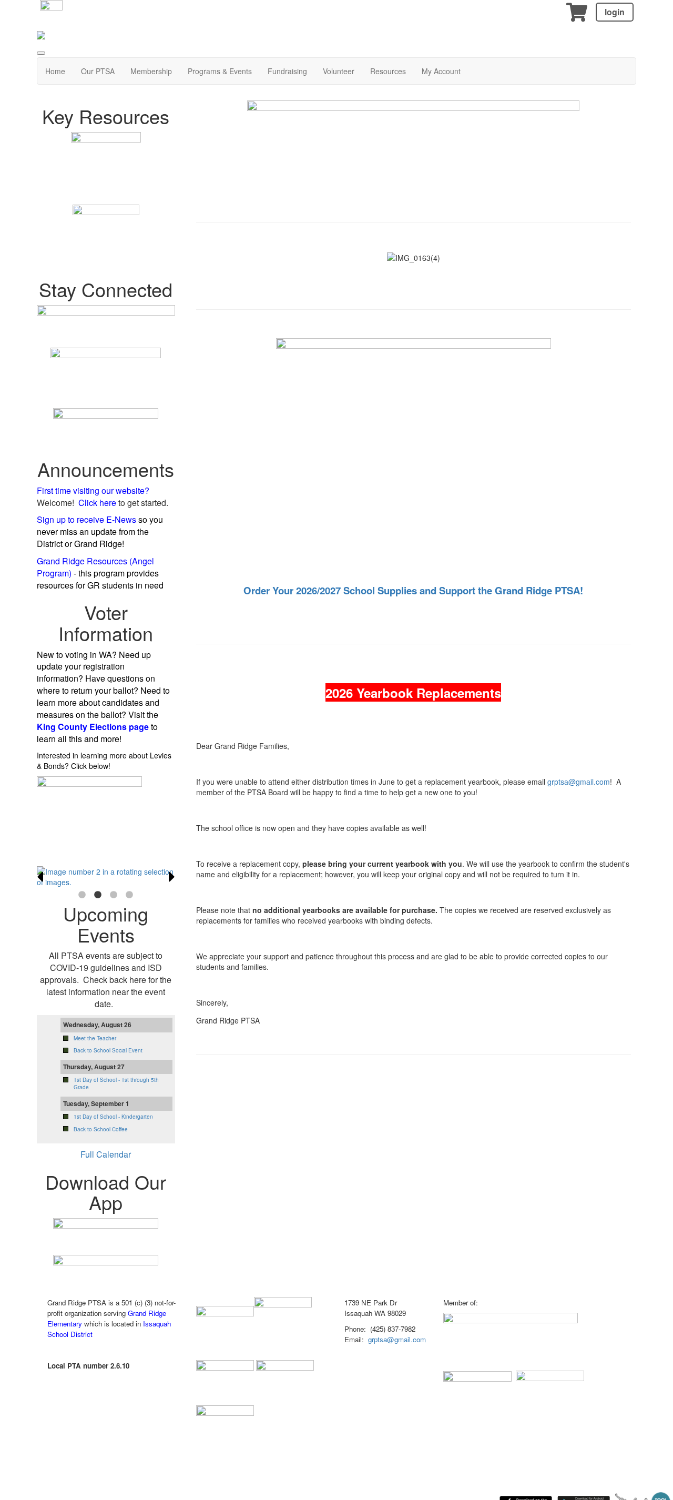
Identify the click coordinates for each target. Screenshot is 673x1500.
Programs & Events (220, 71)
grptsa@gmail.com (578, 781)
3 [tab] (113, 895)
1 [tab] (82, 895)
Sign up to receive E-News (86, 519)
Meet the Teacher (95, 1038)
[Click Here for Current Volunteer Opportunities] (413, 155)
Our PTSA (98, 71)
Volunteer (338, 71)
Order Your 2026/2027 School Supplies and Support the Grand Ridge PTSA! (413, 590)
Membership (151, 71)
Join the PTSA (106, 850)
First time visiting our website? (93, 490)
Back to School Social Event (108, 1050)
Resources (388, 71)
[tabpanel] (106, 876)
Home (55, 71)
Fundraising (287, 71)
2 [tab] (98, 895)
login (615, 12)
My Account (441, 71)
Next (172, 876)
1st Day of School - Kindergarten (113, 1116)
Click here (97, 502)
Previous (40, 876)
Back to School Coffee (101, 1129)
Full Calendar (105, 1154)
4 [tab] (129, 895)
